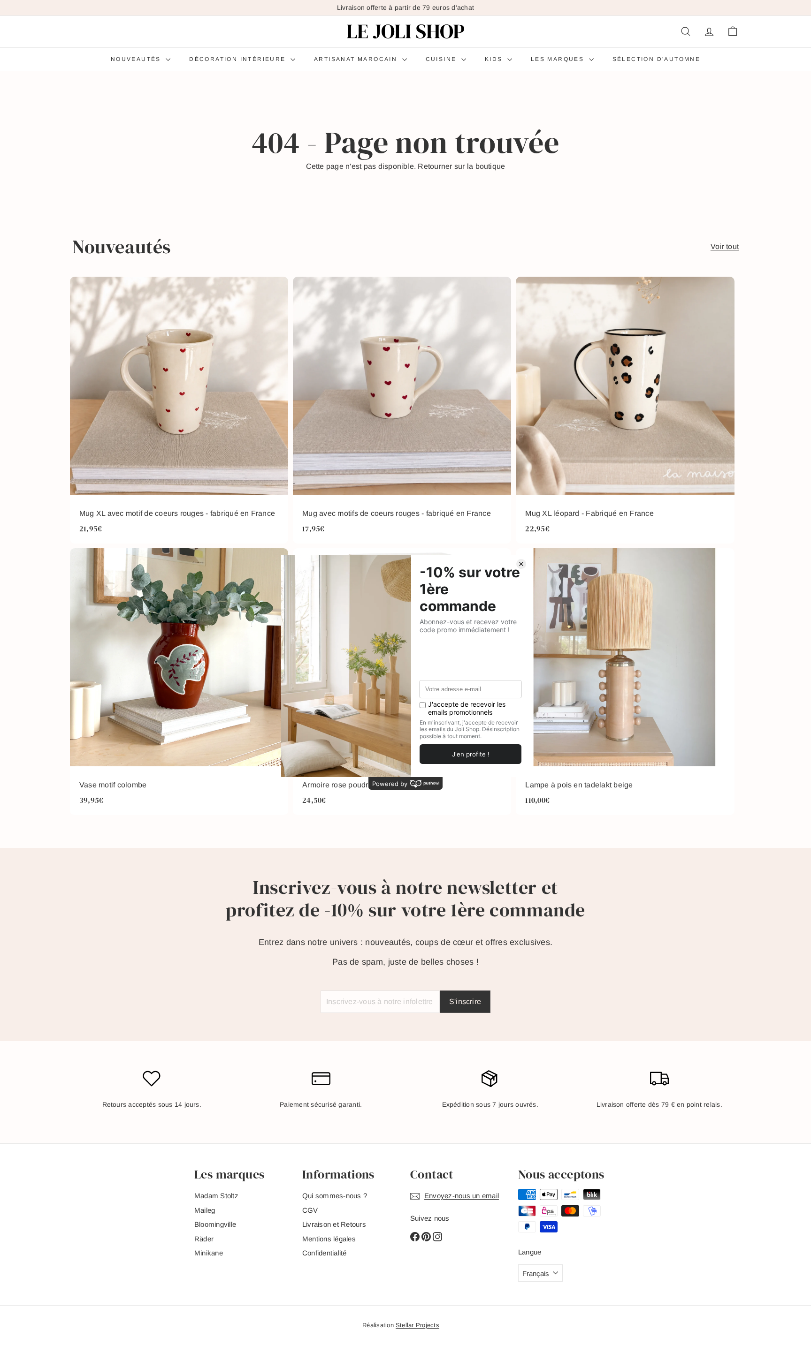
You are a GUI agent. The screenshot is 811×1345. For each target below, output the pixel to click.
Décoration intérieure (238, 59)
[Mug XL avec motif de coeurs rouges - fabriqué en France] (179, 410)
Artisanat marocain (357, 59)
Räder (204, 1239)
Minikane (208, 1253)
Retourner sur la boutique (461, 166)
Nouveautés (137, 59)
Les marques (559, 59)
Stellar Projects (417, 1325)
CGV (310, 1210)
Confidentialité (324, 1253)
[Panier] (732, 31)
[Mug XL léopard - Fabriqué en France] (625, 410)
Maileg (204, 1210)
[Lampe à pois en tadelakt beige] (625, 681)
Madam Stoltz (216, 1196)
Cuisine (442, 59)
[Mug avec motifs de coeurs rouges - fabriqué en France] (402, 410)
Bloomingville (215, 1224)
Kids (495, 59)
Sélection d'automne (656, 59)
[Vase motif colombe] (179, 681)
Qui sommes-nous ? (334, 1196)
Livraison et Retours (334, 1224)
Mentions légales (329, 1239)
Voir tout (725, 246)
